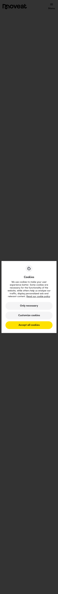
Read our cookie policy (38, 296)
